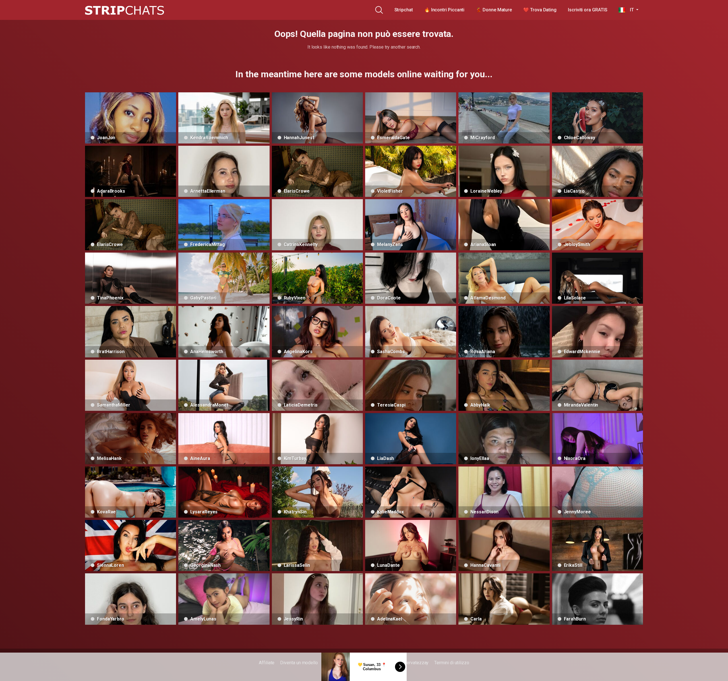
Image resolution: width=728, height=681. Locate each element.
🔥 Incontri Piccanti (444, 10)
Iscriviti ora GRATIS (587, 10)
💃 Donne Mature (494, 10)
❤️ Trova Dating (540, 10)
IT (630, 10)
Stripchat (403, 10)
